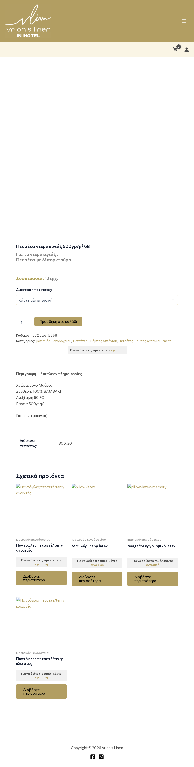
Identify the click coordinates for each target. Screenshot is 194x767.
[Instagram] (101, 756)
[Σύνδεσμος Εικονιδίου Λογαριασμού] (186, 49)
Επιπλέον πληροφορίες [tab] (61, 373)
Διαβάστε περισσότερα (34, 578)
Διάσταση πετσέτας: (34, 289)
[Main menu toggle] (184, 21)
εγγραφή (117, 350)
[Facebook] (92, 756)
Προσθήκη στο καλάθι (58, 321)
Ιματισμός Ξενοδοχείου (53, 341)
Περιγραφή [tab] (26, 373)
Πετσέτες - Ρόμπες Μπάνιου (95, 341)
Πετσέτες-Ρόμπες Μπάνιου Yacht (145, 341)
